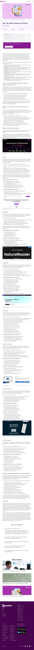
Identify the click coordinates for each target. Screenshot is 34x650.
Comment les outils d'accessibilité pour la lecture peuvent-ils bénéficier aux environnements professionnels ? (15, 547)
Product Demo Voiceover (4, 635)
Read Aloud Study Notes (12, 626)
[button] (29, 1)
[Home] (3, 1)
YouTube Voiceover (5, 627)
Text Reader (11, 638)
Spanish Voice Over (20, 616)
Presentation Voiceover (6, 636)
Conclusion (5, 39)
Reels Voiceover (5, 630)
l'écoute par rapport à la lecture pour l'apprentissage (12, 505)
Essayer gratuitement (9, 46)
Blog (2, 612)
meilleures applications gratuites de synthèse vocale (9, 57)
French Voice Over (19, 613)
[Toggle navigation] (33, 1)
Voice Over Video (5, 632)
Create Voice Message (13, 640)
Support (3, 610)
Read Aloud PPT (12, 628)
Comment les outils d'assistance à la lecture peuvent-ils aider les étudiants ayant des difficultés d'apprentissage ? (16, 537)
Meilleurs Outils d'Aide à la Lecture (8, 37)
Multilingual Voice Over (20, 606)
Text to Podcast (12, 635)
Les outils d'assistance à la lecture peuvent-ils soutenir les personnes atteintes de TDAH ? (16, 542)
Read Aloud (4, 640)
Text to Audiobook (12, 636)
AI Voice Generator (20, 618)
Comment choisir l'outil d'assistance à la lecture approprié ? (11, 38)
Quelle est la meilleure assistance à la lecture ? (13, 528)
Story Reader (11, 631)
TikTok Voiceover (5, 625)
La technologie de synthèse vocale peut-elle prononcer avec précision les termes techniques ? (16, 551)
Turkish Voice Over (20, 611)
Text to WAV (11, 633)
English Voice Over (20, 608)
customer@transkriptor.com (21, 625)
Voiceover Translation (5, 638)
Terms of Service (4, 615)
